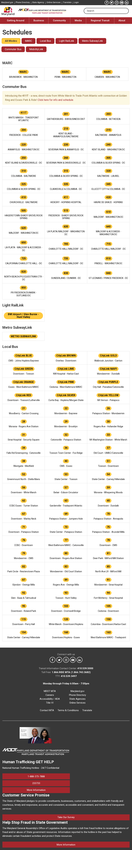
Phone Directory (23, 2)
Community (59, 20)
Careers (50, 695)
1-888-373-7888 (36, 776)
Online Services (54, 2)
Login (76, 2)
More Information (48, 789)
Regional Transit (100, 20)
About (121, 20)
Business (38, 20)
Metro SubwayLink (92, 40)
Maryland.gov (7, 2)
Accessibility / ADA (50, 698)
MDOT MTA (50, 691)
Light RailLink (66, 40)
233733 (36, 783)
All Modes (11, 40)
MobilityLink (36, 49)
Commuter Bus (13, 49)
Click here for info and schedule (55, 99)
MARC (28, 40)
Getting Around (15, 20)
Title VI (49, 702)
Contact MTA (47, 710)
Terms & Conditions (68, 710)
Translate (67, 2)
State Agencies (77, 698)
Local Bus (45, 40)
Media (78, 20)
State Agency (38, 2)
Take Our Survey (66, 817)
